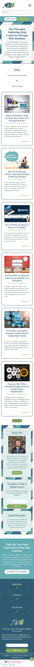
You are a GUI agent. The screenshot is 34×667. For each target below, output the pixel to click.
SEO (17, 81)
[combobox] (17, 12)
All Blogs (17, 70)
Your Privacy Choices (14, 662)
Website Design (17, 86)
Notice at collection (8, 665)
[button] (30, 5)
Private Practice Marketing (17, 75)
